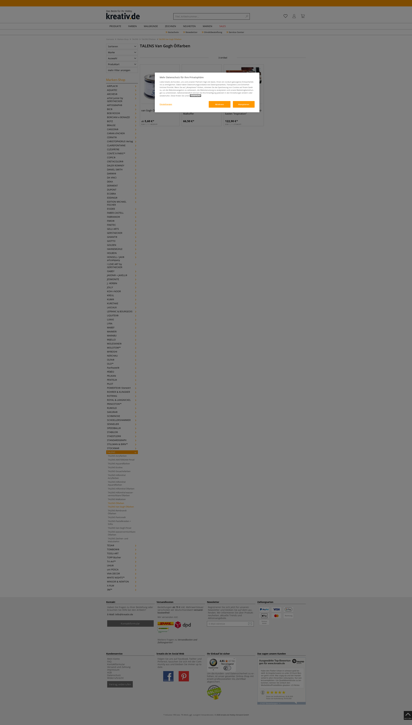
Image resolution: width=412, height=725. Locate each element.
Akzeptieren (243, 104)
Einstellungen (166, 104)
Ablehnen (219, 104)
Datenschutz (195, 95)
